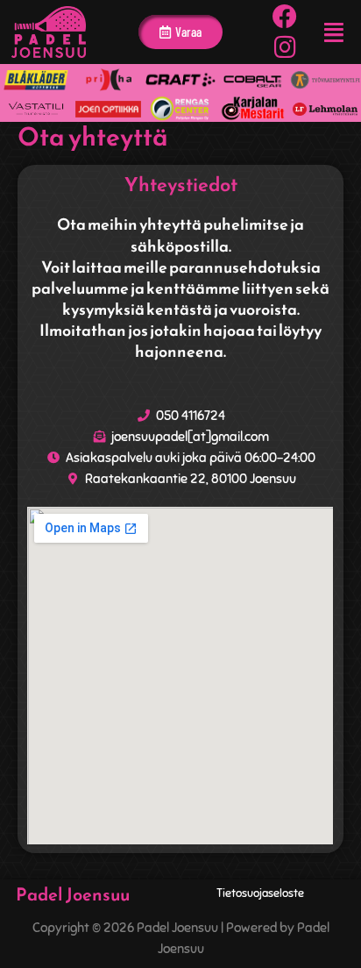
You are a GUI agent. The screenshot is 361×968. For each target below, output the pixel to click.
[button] (333, 32)
